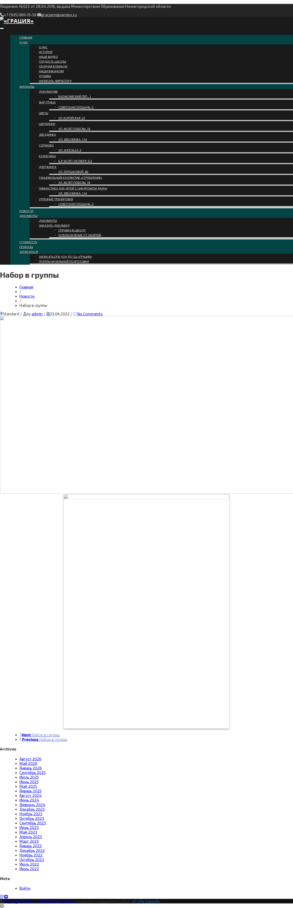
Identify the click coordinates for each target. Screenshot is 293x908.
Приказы (26, 247)
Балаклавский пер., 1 (74, 96)
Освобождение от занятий (79, 235)
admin (37, 313)
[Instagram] (1, 896)
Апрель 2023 (30, 836)
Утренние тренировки (56, 199)
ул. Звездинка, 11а (72, 139)
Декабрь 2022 (32, 850)
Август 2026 (30, 758)
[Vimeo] (6, 896)
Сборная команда (53, 66)
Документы (28, 216)
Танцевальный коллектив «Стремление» (70, 178)
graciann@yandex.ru (59, 14)
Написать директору (55, 81)
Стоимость (28, 242)
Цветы (43, 113)
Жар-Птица (47, 102)
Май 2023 (28, 832)
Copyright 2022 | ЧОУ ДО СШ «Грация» (39, 901)
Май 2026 (28, 763)
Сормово (46, 145)
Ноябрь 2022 (31, 855)
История (45, 52)
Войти (24, 888)
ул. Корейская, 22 (71, 118)
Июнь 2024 (29, 800)
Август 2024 (30, 795)
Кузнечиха (47, 156)
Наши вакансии (51, 71)
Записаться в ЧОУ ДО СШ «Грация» (65, 257)
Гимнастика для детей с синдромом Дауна (73, 188)
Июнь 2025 (28, 781)
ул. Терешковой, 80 (73, 172)
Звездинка (47, 135)
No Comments (90, 313)
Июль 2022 (29, 864)
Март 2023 (29, 841)
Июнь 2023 (29, 827)
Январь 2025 (30, 790)
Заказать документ (54, 225)
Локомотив (48, 92)
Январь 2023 (30, 845)
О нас (23, 42)
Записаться (28, 252)
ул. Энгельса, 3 (69, 150)
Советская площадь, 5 (76, 107)
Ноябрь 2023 (30, 813)
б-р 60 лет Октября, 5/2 (75, 161)
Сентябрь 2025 (32, 772)
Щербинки (47, 124)
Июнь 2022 (29, 868)
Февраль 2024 (32, 804)
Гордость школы (52, 62)
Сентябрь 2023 (32, 823)
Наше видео (48, 57)
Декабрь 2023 (32, 809)
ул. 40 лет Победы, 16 (74, 129)
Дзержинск (48, 167)
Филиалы (26, 87)
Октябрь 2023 (31, 818)
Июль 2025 (29, 777)
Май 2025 (28, 786)
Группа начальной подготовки (64, 261)
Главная (25, 37)
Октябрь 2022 (31, 859)
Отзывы (45, 76)
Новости (26, 211)
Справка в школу (72, 230)
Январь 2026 (30, 768)
